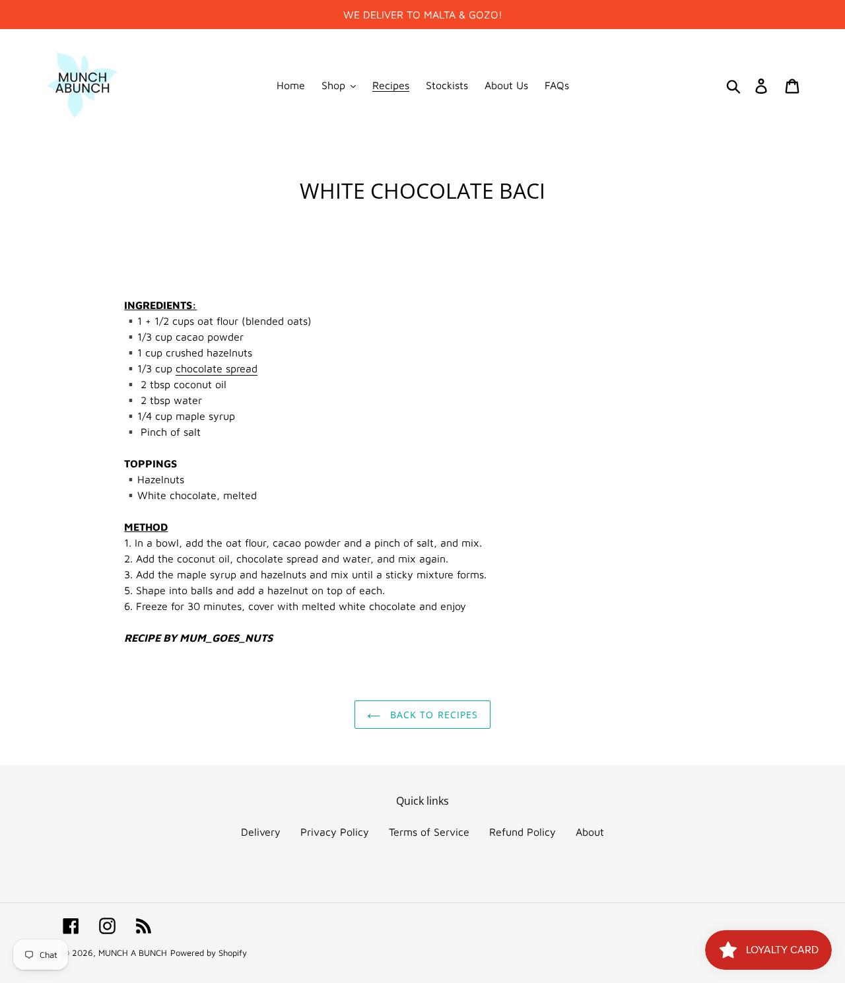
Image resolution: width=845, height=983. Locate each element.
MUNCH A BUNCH (132, 952)
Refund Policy (522, 832)
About (590, 832)
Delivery (261, 832)
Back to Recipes (433, 714)
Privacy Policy (334, 832)
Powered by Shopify (208, 952)
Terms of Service (429, 832)
